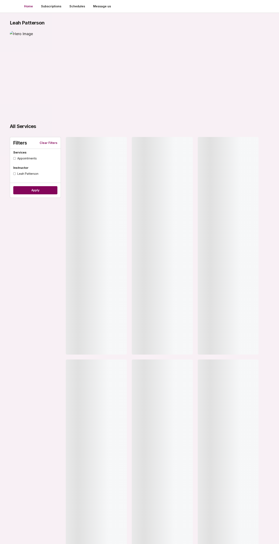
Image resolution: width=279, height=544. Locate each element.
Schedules (77, 6)
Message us (102, 6)
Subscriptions (51, 6)
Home (28, 6)
